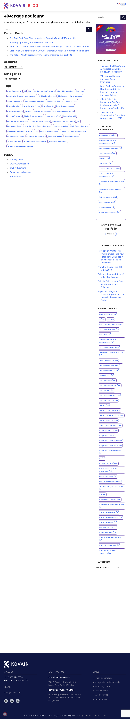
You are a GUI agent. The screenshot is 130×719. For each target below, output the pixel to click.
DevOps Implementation (63, 111)
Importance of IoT (53, 116)
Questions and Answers (21, 172)
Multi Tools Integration (79, 126)
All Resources (101, 695)
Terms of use (100, 715)
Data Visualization (15, 111)
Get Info (110, 234)
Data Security (48, 106)
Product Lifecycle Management (106, 174)
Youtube (17, 701)
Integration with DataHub (107, 682)
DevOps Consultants (42, 111)
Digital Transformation (33, 116)
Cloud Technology (14, 101)
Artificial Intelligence (47, 96)
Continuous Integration (34, 101)
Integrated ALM (69, 116)
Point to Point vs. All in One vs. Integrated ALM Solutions (110, 284)
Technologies (107, 202)
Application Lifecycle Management (21, 96)
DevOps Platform (14, 116)
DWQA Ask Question (19, 163)
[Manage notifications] (5, 714)
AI (25, 91)
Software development (36, 136)
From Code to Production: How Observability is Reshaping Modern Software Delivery (50, 46)
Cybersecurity (71, 101)
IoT (78, 121)
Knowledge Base (14, 126)
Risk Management (108, 197)
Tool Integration (14, 141)
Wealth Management (109, 212)
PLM (36, 131)
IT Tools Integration (109, 168)
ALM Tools (80, 91)
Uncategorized (106, 207)
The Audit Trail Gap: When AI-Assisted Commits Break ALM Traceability (43, 38)
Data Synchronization (65, 106)
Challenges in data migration (70, 96)
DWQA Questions (18, 168)
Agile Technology (14, 91)
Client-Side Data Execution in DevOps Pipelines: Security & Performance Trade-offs (49, 50)
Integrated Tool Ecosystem (63, 121)
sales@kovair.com (12, 692)
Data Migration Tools (31, 106)
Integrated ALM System (40, 121)
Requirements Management (110, 190)
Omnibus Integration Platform (19, 131)
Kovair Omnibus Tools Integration (37, 126)
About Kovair (101, 699)
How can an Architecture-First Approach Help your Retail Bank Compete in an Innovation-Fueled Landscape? (111, 257)
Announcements (108, 135)
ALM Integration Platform (44, 91)
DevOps (28, 111)
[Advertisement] (111, 611)
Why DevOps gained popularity (20, 146)
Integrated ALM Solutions (17, 121)
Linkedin (12, 701)
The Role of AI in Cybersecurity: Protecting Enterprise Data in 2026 (41, 55)
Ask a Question (17, 159)
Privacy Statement (85, 715)
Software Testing (55, 136)
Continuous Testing (55, 101)
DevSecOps (105, 163)
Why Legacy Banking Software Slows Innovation (32, 42)
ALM (29, 91)
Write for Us (15, 176)
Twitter (6, 701)
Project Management (49, 131)
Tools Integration (103, 678)
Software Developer (15, 136)
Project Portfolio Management (73, 131)
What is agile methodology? (35, 141)
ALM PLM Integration (65, 91)
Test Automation (72, 136)
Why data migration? (58, 141)
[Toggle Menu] (123, 4)
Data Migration (13, 106)
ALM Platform (101, 690)
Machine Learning (61, 126)
